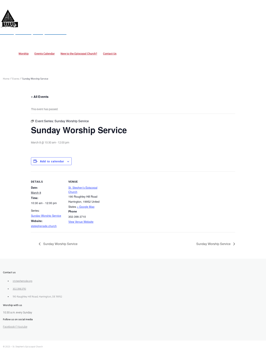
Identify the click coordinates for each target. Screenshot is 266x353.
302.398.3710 (19, 289)
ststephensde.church (44, 226)
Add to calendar (52, 161)
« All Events (39, 96)
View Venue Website (80, 222)
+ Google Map (85, 207)
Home (6, 78)
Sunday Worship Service (46, 216)
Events (15, 78)
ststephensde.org (22, 281)
